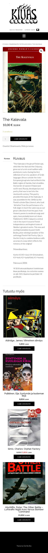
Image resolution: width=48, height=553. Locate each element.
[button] (24, 36)
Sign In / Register (16, 30)
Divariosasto (14, 44)
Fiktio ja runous (25, 44)
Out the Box (28, 546)
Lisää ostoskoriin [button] (24, 348)
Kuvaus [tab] (7, 158)
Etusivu (5, 44)
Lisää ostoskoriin (20, 139)
